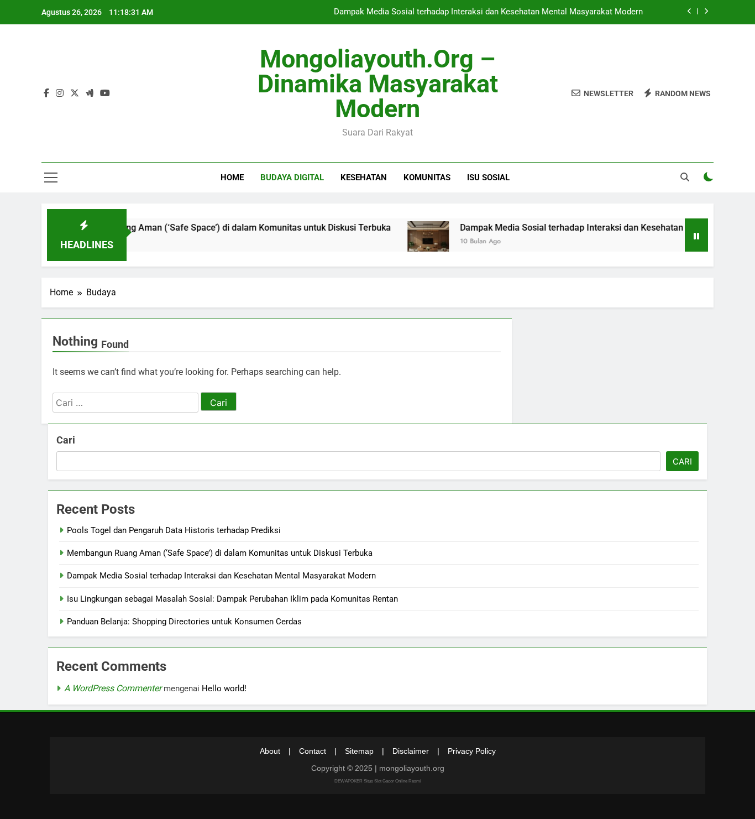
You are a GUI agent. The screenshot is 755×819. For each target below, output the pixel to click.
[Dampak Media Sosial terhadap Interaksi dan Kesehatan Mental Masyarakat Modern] (412, 242)
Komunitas (426, 177)
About (270, 751)
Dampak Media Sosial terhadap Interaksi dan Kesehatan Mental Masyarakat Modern (488, 12)
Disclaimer (410, 751)
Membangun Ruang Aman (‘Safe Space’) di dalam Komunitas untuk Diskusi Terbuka (209, 227)
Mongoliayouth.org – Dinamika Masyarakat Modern (378, 83)
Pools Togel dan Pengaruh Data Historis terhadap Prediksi (174, 530)
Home (232, 177)
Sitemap (359, 751)
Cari (65, 440)
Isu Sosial (488, 177)
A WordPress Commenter (112, 688)
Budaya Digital (292, 177)
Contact (312, 751)
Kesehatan (363, 177)
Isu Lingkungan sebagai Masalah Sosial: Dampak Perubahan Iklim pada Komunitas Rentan (232, 599)
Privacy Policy (472, 751)
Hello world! (224, 688)
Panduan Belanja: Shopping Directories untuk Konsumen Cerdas (184, 622)
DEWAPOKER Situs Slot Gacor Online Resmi (377, 781)
